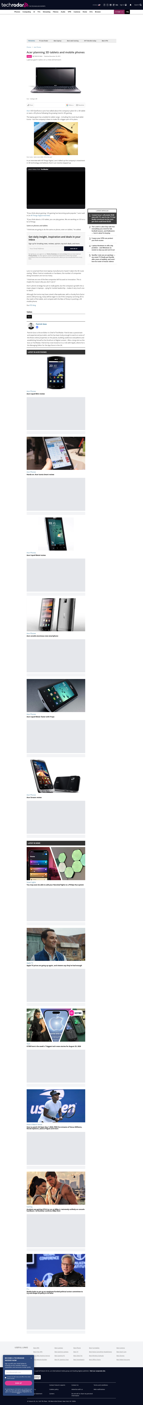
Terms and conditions (101, 1385)
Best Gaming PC (60, 1356)
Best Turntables (94, 1348)
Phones (17, 12)
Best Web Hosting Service (41, 1356)
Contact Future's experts (57, 1385)
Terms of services (52, 254)
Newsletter (81, 105)
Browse (98, 12)
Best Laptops (59, 1348)
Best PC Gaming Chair (62, 1359)
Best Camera (121, 1348)
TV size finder (43, 41)
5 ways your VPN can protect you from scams (102, 239)
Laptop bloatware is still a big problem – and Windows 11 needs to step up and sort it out (103, 248)
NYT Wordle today (90, 41)
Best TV (75, 1352)
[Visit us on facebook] (104, 5)
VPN (69, 12)
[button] (138, 5)
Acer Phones (37, 47)
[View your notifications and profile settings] (130, 5)
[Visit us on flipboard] (114, 5)
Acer (28, 111)
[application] (56, 188)
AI (34, 12)
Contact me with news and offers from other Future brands (19, 1377)
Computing (27, 12)
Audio (63, 12)
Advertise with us (77, 1389)
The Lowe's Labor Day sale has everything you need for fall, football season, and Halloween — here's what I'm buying (103, 230)
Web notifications (99, 1389)
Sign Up (18, 1383)
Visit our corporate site (97, 1371)
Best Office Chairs (95, 1359)
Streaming (46, 12)
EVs (91, 12)
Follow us (71, 105)
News (29, 56)
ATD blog (32, 305)
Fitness (55, 12)
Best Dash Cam (121, 1352)
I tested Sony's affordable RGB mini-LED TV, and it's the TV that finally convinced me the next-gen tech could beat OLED (103, 218)
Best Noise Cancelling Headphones (100, 1352)
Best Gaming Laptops (61, 1352)
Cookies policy (53, 1389)
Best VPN (105, 41)
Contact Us (75, 1385)
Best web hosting (73, 41)
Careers (51, 1394)
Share (31, 105)
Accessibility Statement (34, 1394)
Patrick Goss (38, 56)
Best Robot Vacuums (123, 1359)
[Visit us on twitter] (107, 5)
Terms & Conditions (17, 1392)
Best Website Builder (40, 1359)
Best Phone (77, 1348)
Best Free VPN (37, 1352)
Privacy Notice (33, 255)
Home (85, 12)
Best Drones (120, 1356)
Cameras (77, 12)
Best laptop (57, 41)
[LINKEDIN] (37, 327)
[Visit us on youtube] (110, 5)
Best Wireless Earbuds (96, 1356)
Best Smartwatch (78, 1359)
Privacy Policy (25, 1390)
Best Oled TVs (77, 1356)
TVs (38, 12)
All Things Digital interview (40, 215)
